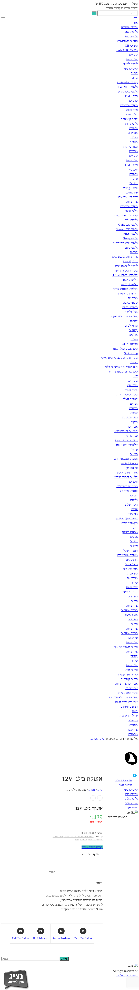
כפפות (134, 412)
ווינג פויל (133, 169)
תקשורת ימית (129, 523)
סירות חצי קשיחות (127, 674)
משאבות (132, 573)
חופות (134, 73)
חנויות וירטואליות (127, 975)
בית (135, 18)
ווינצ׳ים (133, 481)
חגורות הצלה (130, 399)
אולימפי (133, 334)
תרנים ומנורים (129, 610)
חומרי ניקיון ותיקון (127, 518)
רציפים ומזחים (129, 706)
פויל (135, 178)
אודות (134, 22)
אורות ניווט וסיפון (127, 472)
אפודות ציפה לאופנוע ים (123, 697)
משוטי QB (131, 45)
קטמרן (134, 656)
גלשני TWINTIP (128, 87)
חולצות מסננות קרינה (125, 289)
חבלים (134, 495)
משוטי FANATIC (127, 50)
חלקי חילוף (131, 114)
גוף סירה (133, 513)
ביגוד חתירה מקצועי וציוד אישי (119, 357)
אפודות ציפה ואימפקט (124, 316)
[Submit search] (94, 13)
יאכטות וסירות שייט (126, 431)
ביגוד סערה (131, 390)
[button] (92, 854)
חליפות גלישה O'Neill (125, 275)
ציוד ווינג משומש (128, 197)
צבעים (134, 536)
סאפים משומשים (127, 41)
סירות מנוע (131, 670)
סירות (134, 582)
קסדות (134, 321)
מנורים (134, 142)
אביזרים (133, 426)
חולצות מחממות (128, 293)
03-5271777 (97, 738)
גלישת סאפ (131, 31)
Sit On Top (131, 353)
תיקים (134, 422)
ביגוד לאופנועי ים (127, 693)
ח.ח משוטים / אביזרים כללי (121, 367)
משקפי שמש (130, 417)
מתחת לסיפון (130, 532)
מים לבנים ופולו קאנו (125, 348)
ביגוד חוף (132, 385)
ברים (135, 77)
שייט (77, 839)
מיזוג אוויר (131, 564)
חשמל (134, 541)
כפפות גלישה (130, 307)
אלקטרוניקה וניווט (127, 445)
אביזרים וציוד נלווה (126, 683)
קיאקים (133, 330)
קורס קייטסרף (129, 119)
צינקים (134, 546)
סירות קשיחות (129, 679)
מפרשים (133, 132)
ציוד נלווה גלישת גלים (125, 256)
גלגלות (134, 500)
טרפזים (133, 100)
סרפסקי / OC (130, 344)
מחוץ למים (131, 325)
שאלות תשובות (129, 715)
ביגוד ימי (132, 380)
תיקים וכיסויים (129, 105)
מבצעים (133, 734)
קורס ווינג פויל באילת (125, 215)
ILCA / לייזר (130, 592)
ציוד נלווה (132, 59)
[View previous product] (100, 798)
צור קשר (132, 729)
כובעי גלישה (130, 302)
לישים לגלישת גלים (126, 266)
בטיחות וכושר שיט (126, 440)
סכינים (134, 454)
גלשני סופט (131, 247)
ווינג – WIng (130, 188)
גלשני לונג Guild (128, 224)
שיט (135, 376)
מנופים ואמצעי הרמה (125, 458)
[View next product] (93, 798)
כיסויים (133, 54)
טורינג (134, 339)
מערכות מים (130, 569)
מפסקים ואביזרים (95, 839)
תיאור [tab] (52, 872)
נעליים (134, 403)
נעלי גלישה (131, 312)
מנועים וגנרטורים (127, 555)
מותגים (133, 725)
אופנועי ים (131, 688)
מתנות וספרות (129, 463)
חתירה (134, 362)
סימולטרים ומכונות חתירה (122, 371)
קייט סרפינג (131, 68)
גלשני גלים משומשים (125, 243)
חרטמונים (132, 559)
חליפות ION (130, 279)
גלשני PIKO (130, 233)
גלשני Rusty (130, 238)
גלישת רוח (131, 123)
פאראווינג (132, 192)
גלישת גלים (131, 220)
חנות (135, 711)
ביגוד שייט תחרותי (127, 394)
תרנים (134, 137)
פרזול (135, 449)
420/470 (133, 637)
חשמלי (134, 183)
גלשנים (133, 128)
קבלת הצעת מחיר (92, 847)
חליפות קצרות (129, 284)
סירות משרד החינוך (126, 647)
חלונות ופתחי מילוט (126, 477)
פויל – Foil (131, 96)
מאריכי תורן (130, 146)
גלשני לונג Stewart (127, 229)
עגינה (134, 509)
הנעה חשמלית (129, 550)
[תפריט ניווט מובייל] (3, 19)
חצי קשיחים (130, 261)
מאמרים (133, 720)
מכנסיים (133, 298)
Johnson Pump (87, 836)
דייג (135, 527)
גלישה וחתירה (129, 27)
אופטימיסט (131, 614)
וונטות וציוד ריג (129, 491)
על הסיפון (132, 468)
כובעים (133, 408)
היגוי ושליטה (130, 504)
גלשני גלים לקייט (128, 91)
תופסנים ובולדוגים (127, 486)
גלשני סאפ (131, 36)
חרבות (134, 252)
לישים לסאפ (130, 64)
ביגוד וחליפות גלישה (126, 270)
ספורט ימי (132, 435)
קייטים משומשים (127, 82)
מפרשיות (132, 578)
